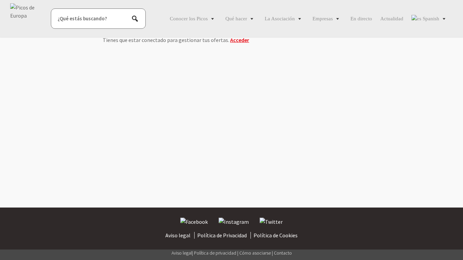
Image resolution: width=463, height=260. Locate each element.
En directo (361, 18)
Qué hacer (236, 18)
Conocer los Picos (189, 18)
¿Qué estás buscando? (82, 18)
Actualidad (391, 18)
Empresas (323, 18)
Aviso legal (177, 235)
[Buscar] (135, 18)
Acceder (239, 40)
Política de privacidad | (216, 253)
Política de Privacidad (222, 235)
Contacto (283, 253)
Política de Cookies (276, 235)
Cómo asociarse (255, 253)
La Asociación (280, 18)
